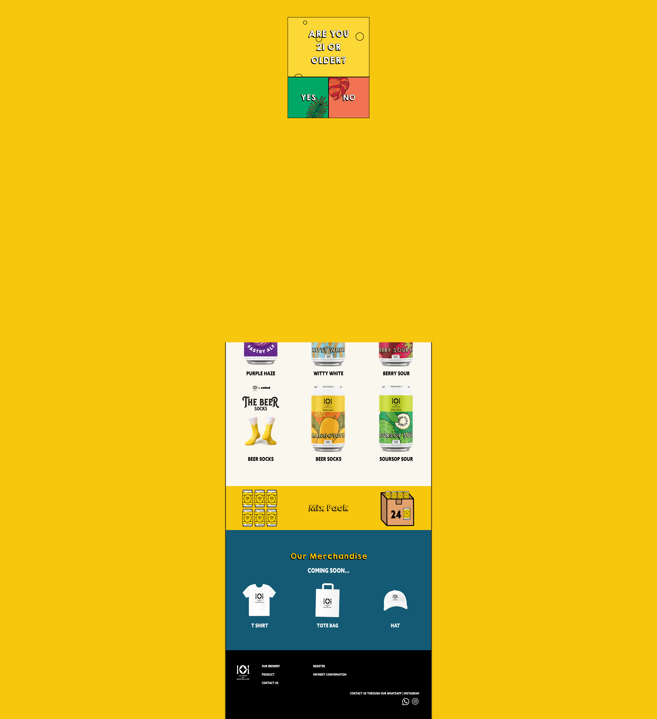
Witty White (328, 373)
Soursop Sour (396, 459)
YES (308, 97)
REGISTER (319, 666)
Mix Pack (328, 508)
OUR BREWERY (271, 666)
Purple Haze (260, 373)
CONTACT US (270, 683)
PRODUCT (268, 674)
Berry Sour (396, 373)
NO (349, 97)
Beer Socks (261, 459)
